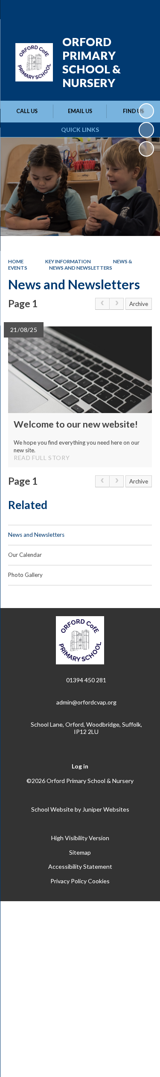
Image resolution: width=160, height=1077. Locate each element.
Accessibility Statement (80, 866)
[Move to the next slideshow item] (146, 149)
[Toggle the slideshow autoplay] (146, 111)
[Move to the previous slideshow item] (146, 129)
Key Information (68, 261)
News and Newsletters (80, 268)
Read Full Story (42, 457)
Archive (138, 303)
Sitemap (80, 852)
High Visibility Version (80, 837)
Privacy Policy (68, 881)
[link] (102, 304)
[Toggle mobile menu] (142, 12)
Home (15, 261)
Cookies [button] (99, 881)
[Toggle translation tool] (99, 12)
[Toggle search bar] (120, 12)
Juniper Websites (105, 809)
